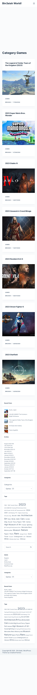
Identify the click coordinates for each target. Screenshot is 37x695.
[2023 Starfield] (18, 372)
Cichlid (27, 519)
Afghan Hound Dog (23, 513)
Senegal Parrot (23, 534)
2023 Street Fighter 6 (14, 307)
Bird (9, 519)
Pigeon (6, 534)
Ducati (10, 522)
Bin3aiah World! (12, 3)
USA (24, 536)
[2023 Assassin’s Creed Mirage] (18, 228)
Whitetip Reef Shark (14, 539)
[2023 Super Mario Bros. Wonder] (18, 133)
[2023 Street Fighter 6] (18, 324)
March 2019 (7, 453)
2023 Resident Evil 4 (14, 259)
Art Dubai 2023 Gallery (15, 425)
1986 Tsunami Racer (13, 505)
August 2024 (7, 443)
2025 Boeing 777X (12, 513)
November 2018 (8, 459)
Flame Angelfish (13, 430)
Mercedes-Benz (26, 527)
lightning (29, 525)
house (24, 525)
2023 (22, 504)
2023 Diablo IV (11, 163)
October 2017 (8, 469)
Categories (8, 485)
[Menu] (34, 3)
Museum (16, 530)
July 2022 (7, 451)
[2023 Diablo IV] (18, 180)
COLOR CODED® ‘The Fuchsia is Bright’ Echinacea (18, 591)
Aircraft (14, 515)
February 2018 (8, 465)
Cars (22, 519)
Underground (18, 536)
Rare (16, 533)
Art (5, 518)
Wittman (22, 539)
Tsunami (11, 536)
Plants (11, 534)
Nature (24, 530)
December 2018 (8, 457)
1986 (5, 505)
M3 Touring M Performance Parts (12, 527)
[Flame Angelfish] (6, 431)
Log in (6, 560)
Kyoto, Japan (12, 410)
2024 (28, 510)
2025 (6, 513)
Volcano (28, 536)
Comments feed (8, 564)
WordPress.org (8, 566)
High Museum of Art (12, 524)
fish (23, 522)
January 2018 (8, 467)
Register (6, 558)
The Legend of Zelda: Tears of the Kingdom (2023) (18, 593)
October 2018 (8, 461)
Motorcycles (8, 530)
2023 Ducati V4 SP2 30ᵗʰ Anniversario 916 (14, 510)
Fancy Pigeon (17, 522)
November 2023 (8, 449)
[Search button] (31, 547)
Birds (13, 519)
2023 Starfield (11, 355)
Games (7, 98)
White (6, 539)
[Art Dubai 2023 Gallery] (6, 427)
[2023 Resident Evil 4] (18, 276)
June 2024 (7, 447)
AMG (18, 515)
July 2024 (7, 445)
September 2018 (8, 463)
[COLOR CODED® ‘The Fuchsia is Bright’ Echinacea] (6, 415)
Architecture (26, 515)
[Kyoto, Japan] (6, 411)
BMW (18, 519)
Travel (6, 536)
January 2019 (8, 455)
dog (5, 522)
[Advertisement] (18, 26)
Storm (30, 534)
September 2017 (8, 471)
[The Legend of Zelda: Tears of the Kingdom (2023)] (18, 83)
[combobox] (16, 547)
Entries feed (7, 562)
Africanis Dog (7, 515)
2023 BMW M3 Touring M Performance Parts (15, 508)
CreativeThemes (15, 653)
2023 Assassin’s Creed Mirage (18, 211)
